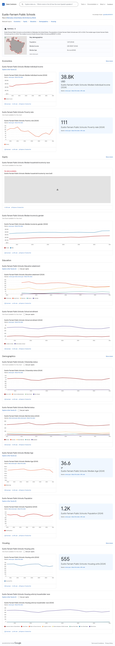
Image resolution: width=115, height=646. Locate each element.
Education (33, 21)
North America (27, 18)
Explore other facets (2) (9, 69)
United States (18, 18)
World (34, 18)
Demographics (43, 21)
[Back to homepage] (3, 4)
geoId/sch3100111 (108, 14)
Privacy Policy (109, 643)
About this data (19, 77)
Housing (53, 21)
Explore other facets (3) (9, 410)
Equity (25, 21)
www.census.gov (34, 54)
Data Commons (11, 4)
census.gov (11, 77)
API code (15, 104)
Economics (17, 21)
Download (8, 104)
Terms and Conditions (98, 643)
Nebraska (10, 18)
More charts (109, 61)
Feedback (110, 4)
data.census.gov (19, 276)
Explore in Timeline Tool (25, 104)
